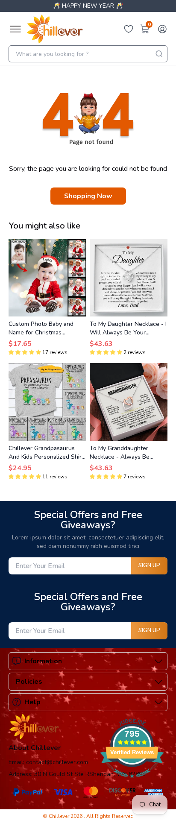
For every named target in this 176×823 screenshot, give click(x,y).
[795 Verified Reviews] (132, 782)
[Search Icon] (158, 53)
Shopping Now (88, 196)
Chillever (59, 816)
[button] (25, 352)
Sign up (149, 565)
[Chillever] (55, 29)
